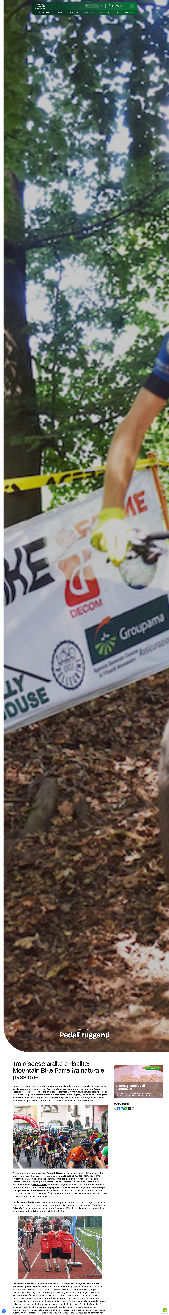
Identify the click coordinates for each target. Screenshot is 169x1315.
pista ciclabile (39, 1184)
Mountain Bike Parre (77, 1091)
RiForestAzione (91, 6)
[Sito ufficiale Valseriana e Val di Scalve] (40, 6)
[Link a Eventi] (122, 6)
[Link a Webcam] (113, 6)
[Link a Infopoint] (126, 6)
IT (132, 6)
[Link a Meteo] (117, 6)
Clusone (60, 1173)
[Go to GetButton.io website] (165, 1313)
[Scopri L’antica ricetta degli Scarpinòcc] (160, 1095)
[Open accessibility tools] (4, 1311)
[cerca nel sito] (102, 6)
